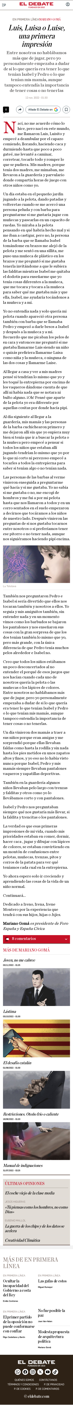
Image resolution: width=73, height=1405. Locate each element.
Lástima (9, 1012)
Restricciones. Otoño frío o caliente (31, 1114)
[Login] (68, 4)
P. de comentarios (47, 1388)
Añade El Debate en (40, 109)
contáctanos (48, 1380)
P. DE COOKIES (22, 1388)
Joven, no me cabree (19, 960)
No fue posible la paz (51, 1313)
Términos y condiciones (23, 1384)
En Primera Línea (26, 19)
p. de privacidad (54, 1384)
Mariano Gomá (49, 19)
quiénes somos (24, 1380)
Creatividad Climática (22, 1240)
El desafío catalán (17, 1063)
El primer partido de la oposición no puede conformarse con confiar (19, 1324)
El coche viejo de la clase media (29, 1193)
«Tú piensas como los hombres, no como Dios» (36, 1209)
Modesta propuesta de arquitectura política (53, 1336)
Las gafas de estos (52, 1281)
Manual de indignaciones (22, 1166)
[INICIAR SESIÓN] (68, 4)
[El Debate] (36, 4)
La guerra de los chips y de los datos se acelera (34, 1228)
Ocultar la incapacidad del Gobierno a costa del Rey (17, 1288)
